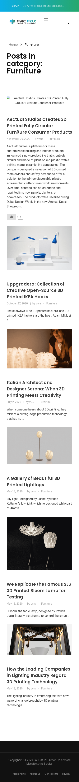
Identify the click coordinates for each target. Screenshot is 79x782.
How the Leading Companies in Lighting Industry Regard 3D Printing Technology (38, 675)
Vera (41, 139)
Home (13, 44)
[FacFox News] (23, 21)
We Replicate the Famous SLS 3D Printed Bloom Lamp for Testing (39, 590)
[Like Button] (11, 217)
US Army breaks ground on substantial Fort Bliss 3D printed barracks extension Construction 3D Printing (39, 6)
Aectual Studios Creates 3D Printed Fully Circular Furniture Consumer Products (39, 125)
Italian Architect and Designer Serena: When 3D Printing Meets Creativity (36, 389)
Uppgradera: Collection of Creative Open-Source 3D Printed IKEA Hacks (35, 290)
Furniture (54, 139)
